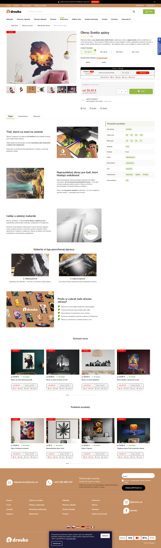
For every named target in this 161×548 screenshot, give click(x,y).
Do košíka (141, 91)
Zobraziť (95, 2)
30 (127, 141)
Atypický (129, 169)
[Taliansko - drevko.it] (92, 527)
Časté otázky (26, 6)
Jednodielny (130, 163)
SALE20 (125, 73)
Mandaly (95, 509)
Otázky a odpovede (36, 505)
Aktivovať (143, 73)
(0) (92, 36)
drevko (133, 510)
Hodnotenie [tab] (23, 116)
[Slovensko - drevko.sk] (68, 527)
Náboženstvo (130, 157)
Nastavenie (57, 543)
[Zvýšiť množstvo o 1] (125, 91)
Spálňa (138, 174)
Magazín (9, 514)
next (153, 371)
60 (131, 135)
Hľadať (134, 12)
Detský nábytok (69, 509)
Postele (66, 514)
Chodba (145, 174)
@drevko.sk (136, 502)
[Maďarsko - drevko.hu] (78, 527)
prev (7, 371)
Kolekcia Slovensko (99, 514)
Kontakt (16, 6)
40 (131, 141)
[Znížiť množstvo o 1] (117, 91)
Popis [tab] (10, 116)
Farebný (128, 129)
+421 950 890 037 (63, 482)
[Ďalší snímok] (75, 57)
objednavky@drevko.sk (26, 482)
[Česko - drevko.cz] (73, 527)
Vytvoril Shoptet (149, 543)
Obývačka (129, 174)
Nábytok (66, 500)
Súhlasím (105, 536)
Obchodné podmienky (38, 509)
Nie (127, 180)
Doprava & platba (40, 6)
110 (141, 135)
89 (136, 135)
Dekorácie (96, 500)
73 (141, 141)
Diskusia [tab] (36, 116)
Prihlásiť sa (137, 488)
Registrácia (151, 6)
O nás (8, 6)
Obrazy (94, 505)
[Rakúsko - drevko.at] (87, 527)
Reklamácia (33, 514)
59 (136, 141)
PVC (127, 147)
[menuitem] (10, 19)
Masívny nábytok (69, 505)
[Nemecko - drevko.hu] (82, 527)
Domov (9, 500)
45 (127, 135)
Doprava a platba (36, 500)
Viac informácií (71, 539)
